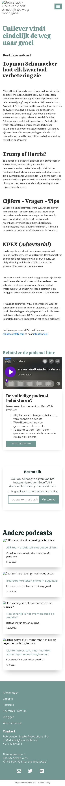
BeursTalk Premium (15, 711)
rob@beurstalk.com (13, 334)
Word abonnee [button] (12, 723)
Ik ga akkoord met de (34, 491)
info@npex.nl (40, 334)
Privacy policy (44, 783)
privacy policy (49, 491)
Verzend (49, 499)
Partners (8, 705)
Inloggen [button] (8, 717)
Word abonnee (21, 443)
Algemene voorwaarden (25, 783)
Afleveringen (11, 692)
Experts (8, 699)
